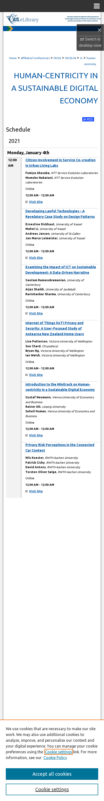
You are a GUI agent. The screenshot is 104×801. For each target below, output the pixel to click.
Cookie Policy (55, 757)
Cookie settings (58, 752)
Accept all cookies (52, 774)
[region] (52, 760)
